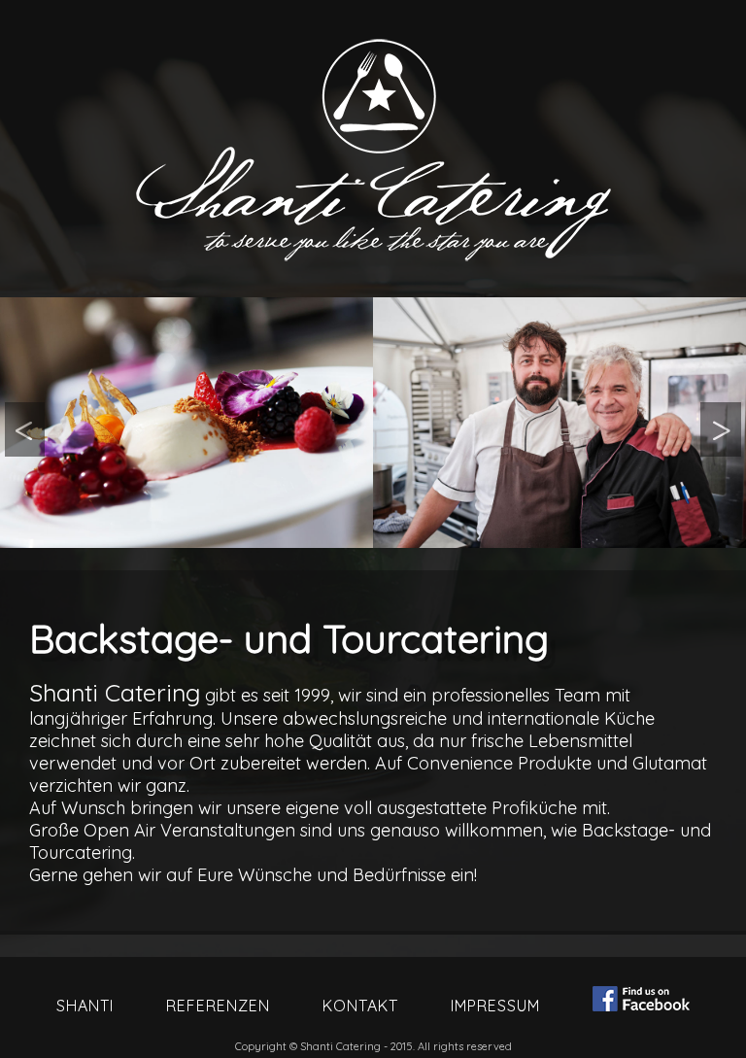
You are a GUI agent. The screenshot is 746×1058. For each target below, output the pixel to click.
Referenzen (218, 1005)
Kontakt (360, 1005)
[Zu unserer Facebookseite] (641, 1001)
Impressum (495, 1005)
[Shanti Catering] (186, 422)
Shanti (85, 1005)
